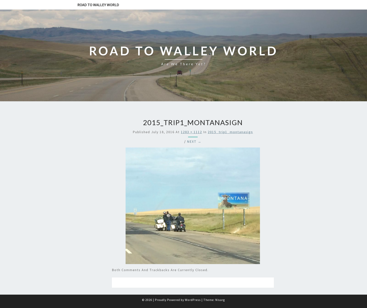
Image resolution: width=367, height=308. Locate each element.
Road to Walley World (98, 4)
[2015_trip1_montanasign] (193, 207)
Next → (194, 141)
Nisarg (220, 300)
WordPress (193, 300)
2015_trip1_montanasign (230, 132)
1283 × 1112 (191, 132)
